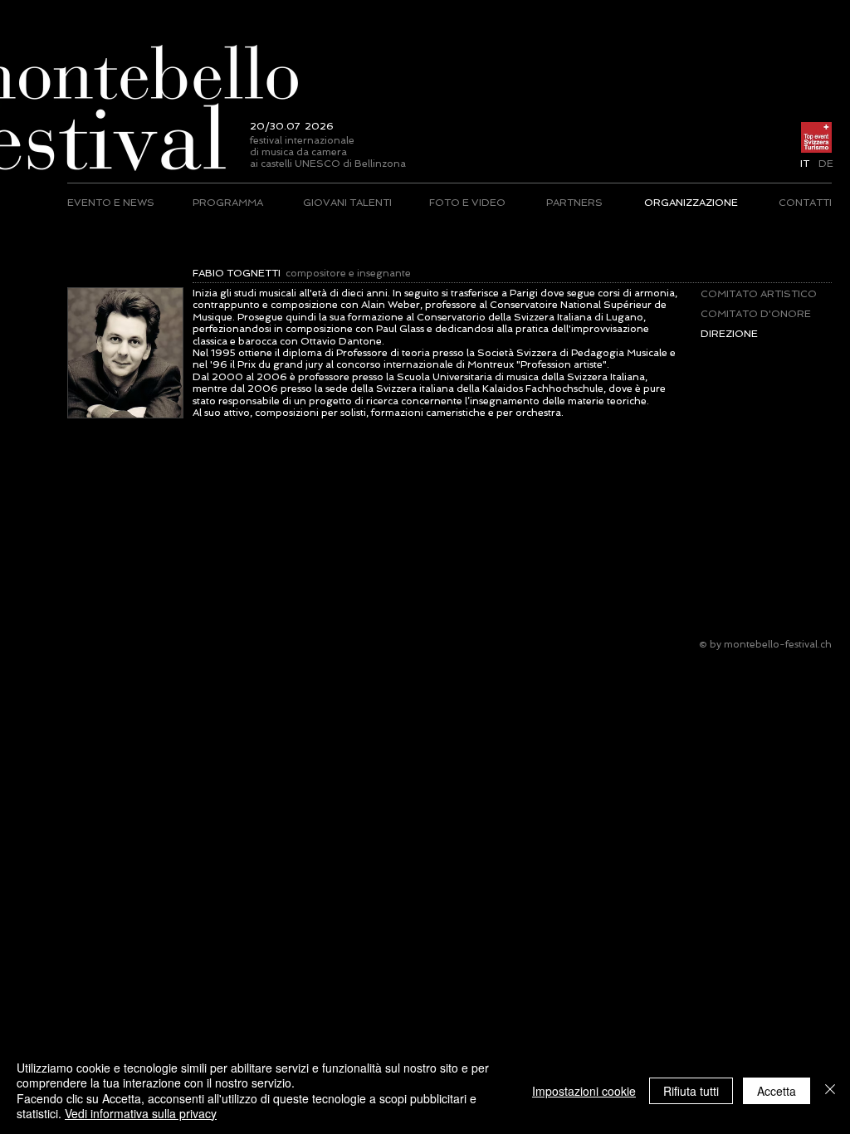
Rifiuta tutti (691, 1091)
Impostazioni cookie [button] (584, 1091)
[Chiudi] (830, 1090)
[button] (805, 163)
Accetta (776, 1091)
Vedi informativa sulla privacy (141, 1113)
